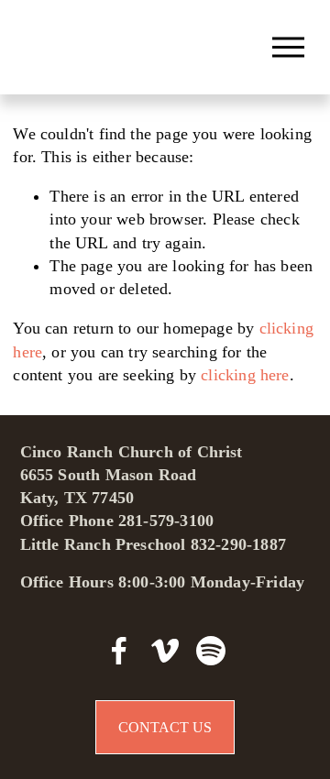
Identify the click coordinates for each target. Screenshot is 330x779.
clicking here (245, 375)
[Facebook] (119, 650)
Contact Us (165, 727)
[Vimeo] (165, 650)
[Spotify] (211, 650)
